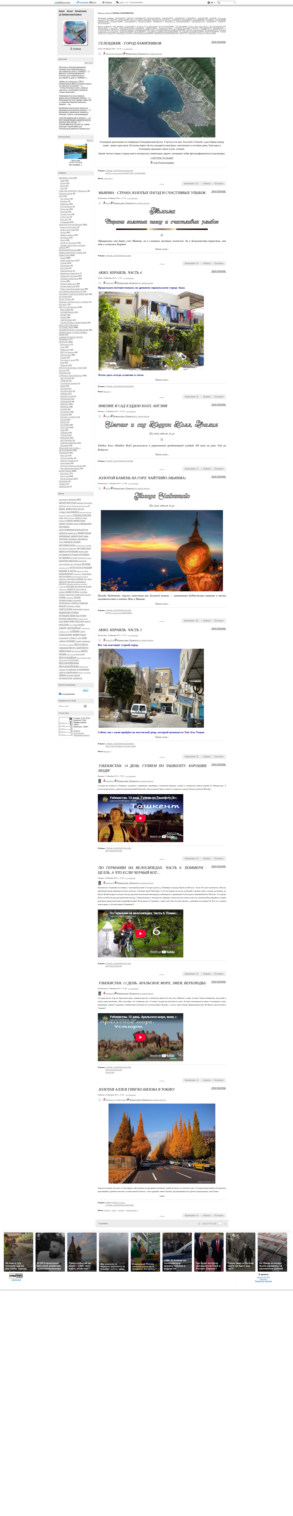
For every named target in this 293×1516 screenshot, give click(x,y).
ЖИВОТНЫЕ (64, 255)
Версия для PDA (263, 1277)
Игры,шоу (64, 455)
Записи (62, 11)
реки (66, 621)
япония (70, 675)
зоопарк (63, 539)
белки (69, 506)
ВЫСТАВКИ (65, 310)
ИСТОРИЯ (63, 297)
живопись (72, 533)
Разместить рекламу (263, 1281)
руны (71, 625)
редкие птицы (83, 619)
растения (81, 615)
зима (85, 536)
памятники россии (83, 595)
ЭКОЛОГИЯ (64, 487)
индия (77, 541)
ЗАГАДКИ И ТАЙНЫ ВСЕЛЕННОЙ (73, 294)
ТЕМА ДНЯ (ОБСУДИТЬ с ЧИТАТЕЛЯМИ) (70, 449)
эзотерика (87, 672)
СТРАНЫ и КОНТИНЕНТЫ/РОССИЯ (119, 171)
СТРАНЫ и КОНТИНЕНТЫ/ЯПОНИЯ (119, 1205)
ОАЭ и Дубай (135, 20)
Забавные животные (69, 279)
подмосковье (66, 600)
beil (107, 203)
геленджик (108, 178)
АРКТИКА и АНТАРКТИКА (176, 21)
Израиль (107, 391)
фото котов (76, 651)
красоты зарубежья (68, 579)
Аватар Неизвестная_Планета (74, 32)
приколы (86, 609)
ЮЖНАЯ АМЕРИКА (68, 443)
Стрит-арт (64, 217)
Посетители (78, 733)
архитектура (67, 502)
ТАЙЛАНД (64, 433)
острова (83, 592)
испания (64, 554)
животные (84, 532)
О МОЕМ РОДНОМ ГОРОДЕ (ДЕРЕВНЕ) (191, 28)
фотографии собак (84, 658)
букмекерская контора (80, 506)
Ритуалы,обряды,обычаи (71, 466)
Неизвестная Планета (60, 14)
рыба (75, 625)
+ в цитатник (127, 49)
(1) (81, 86)
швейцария (72, 672)
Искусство (64, 209)
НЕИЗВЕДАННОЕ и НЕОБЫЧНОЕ (73, 330)
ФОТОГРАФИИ (65, 471)
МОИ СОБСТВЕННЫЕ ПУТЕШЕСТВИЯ (68, 326)
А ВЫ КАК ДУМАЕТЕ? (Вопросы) (73, 191)
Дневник (218, 42)
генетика (62, 515)
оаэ (78, 589)
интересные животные (67, 548)
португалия (65, 609)
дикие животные (75, 520)
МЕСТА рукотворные (68, 307)
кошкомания (66, 573)
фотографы (74, 660)
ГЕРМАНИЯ (65, 399)
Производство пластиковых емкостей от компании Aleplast (73, 97)
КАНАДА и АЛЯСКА (68, 417)
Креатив (63, 212)
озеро (68, 591)
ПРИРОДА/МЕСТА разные (115, 1203)
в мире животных (74, 507)
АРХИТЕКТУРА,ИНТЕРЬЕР (70, 225)
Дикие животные (67, 260)
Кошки (63, 258)
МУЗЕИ (63, 315)
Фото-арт (64, 219)
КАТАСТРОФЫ (65, 299)
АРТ (60, 196)
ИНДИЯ (63, 409)
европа (63, 533)
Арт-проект (65, 199)
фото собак (71, 654)
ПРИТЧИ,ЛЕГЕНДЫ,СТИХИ (71, 368)
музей (88, 586)
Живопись (64, 204)
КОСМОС (63, 305)
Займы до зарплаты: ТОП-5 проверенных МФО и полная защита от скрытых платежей (75, 83)
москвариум (80, 587)
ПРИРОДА (63, 342)
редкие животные (68, 618)
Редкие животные (68, 286)
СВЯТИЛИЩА (66, 320)
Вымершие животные (69, 273)
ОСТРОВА (64, 425)
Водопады (64, 345)
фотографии (67, 657)
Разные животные (68, 284)
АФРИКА (64, 394)
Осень (63, 183)
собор (82, 631)
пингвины (69, 597)
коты (73, 567)
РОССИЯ (64, 427)
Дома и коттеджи (67, 230)
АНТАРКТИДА (66, 391)
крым (80, 579)
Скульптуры (65, 214)
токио (114, 1210)
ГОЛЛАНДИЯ (66, 402)
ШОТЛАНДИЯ (66, 440)
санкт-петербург (70, 627)
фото (77, 644)
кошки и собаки (82, 571)
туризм (70, 641)
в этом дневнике (68, 694)
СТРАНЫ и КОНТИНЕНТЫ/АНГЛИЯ (119, 461)
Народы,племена (67, 461)
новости (71, 589)
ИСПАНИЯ (65, 412)
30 (215, 1223)
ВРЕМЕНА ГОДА (66, 178)
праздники (77, 609)
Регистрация (84, 2)
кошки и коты (68, 570)
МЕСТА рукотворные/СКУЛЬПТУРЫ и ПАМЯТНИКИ (125, 173)
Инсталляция (66, 207)
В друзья (77, 49)
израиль (68, 542)
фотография (63, 660)
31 (213, 1223)
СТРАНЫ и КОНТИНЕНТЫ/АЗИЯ (118, 256)
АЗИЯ (62, 386)
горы (61, 518)
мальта (62, 581)
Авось (121, 2)
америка (72, 499)
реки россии (76, 621)
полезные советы (69, 603)
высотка (88, 512)
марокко (71, 581)
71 (199, 1223)
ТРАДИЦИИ (64, 453)
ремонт (87, 621)
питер (77, 597)
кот (71, 564)
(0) (89, 71)
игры (61, 542)
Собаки (63, 263)
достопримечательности (73, 529)
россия (64, 624)
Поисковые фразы (81, 735)
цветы (62, 672)
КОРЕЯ (63, 422)
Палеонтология (65, 194)
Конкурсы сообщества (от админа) (74, 302)
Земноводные (66, 271)
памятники (69, 595)
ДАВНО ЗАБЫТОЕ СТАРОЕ (70, 253)
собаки (75, 631)
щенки (80, 672)
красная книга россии (80, 576)
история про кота (78, 558)
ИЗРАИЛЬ (64, 407)
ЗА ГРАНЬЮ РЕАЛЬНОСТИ (71, 292)
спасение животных (72, 634)
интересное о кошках (83, 545)
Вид (213, 3)
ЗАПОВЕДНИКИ (67, 312)
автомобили (63, 500)
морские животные (74, 584)
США (62, 430)
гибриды (69, 515)
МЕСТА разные (67, 352)
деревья (71, 518)
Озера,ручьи (65, 355)
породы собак (73, 606)
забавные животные (71, 536)
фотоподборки (69, 666)
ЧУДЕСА (63, 484)
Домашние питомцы (69, 276)
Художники (65, 222)
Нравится (207, 183)
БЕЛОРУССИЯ (66, 396)
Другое (63, 232)
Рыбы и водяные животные (72, 289)
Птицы (63, 281)
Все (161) (89, 63)
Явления (64, 365)
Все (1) (90, 140)
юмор (62, 675)
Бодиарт (64, 201)
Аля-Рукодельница (114, 54)
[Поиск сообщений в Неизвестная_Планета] (85, 690)
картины (73, 560)
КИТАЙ (63, 420)
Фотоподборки (66, 479)
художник (71, 669)
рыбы (81, 624)
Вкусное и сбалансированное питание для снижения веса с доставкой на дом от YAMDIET (72, 69)
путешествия (67, 615)
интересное (67, 545)
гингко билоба (131, 1210)
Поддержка (209, 2)
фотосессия (83, 666)
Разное (62, 370)
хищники (62, 670)
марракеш (81, 581)
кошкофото (77, 574)
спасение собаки (67, 638)
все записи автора (154, 54)
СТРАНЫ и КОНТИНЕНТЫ (70, 376)
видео (75, 511)
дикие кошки (66, 523)
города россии (82, 515)
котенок (77, 564)
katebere (109, 781)
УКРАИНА (64, 381)
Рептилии (64, 268)
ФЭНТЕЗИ (63, 481)
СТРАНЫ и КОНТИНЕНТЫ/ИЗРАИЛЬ (119, 386)
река (61, 621)
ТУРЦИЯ (64, 435)
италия (88, 558)
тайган (62, 641)
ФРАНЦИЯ (64, 438)
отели (62, 594)
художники (83, 669)
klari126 (109, 283)
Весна (63, 186)
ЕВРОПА (64, 404)
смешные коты (64, 631)
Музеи (63, 240)
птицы (75, 612)
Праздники (65, 463)
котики (86, 564)
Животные (64, 350)
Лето (62, 188)
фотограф (80, 654)
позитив (77, 600)
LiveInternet (63, 2)
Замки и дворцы (67, 235)
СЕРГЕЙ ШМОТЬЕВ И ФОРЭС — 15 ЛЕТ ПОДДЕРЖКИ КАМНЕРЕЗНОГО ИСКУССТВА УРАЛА (75, 120)
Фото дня (75, 160)
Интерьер (64, 238)
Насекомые (65, 266)
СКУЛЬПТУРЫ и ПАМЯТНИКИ (73, 323)
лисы (89, 579)
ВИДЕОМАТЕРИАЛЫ (68, 250)
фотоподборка (69, 662)
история (73, 554)
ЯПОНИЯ (64, 446)
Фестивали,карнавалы (70, 468)
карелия (63, 560)
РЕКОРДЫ (63, 373)
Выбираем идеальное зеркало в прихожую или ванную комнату (73, 109)
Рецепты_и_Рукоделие (115, 1100)
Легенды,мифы (66, 458)
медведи (62, 584)
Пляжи (63, 358)
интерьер (72, 551)
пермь (62, 597)
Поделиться (218, 183)
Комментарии (81, 11)
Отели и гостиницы (68, 243)
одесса (83, 589)
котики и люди (64, 568)
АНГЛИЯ (64, 389)
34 (204, 1223)
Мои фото (64, 474)
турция (78, 641)
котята (80, 567)
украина (86, 641)
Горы (62, 347)
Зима (62, 181)
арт (79, 499)
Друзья (70, 11)
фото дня (75, 647)
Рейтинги (108, 2)
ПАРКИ (63, 317)
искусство (83, 551)
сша (84, 637)
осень (75, 592)
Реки (62, 363)
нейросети (63, 589)
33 (206, 1223)
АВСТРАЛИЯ (65, 378)
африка (79, 503)
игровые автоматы (78, 539)
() (196, 183)
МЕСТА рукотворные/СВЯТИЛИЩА (118, 613)
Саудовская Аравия (68, 383)
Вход (94, 2)
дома (76, 523)
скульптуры (85, 628)
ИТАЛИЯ (64, 415)
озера (62, 592)
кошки (88, 567)
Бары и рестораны (68, 227)
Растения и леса (67, 360)
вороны (82, 512)
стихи (78, 638)
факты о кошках (68, 645)
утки (60, 645)
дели (66, 518)
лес (85, 579)
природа (65, 612)
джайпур (78, 518)
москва (70, 586)
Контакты (263, 1279)
